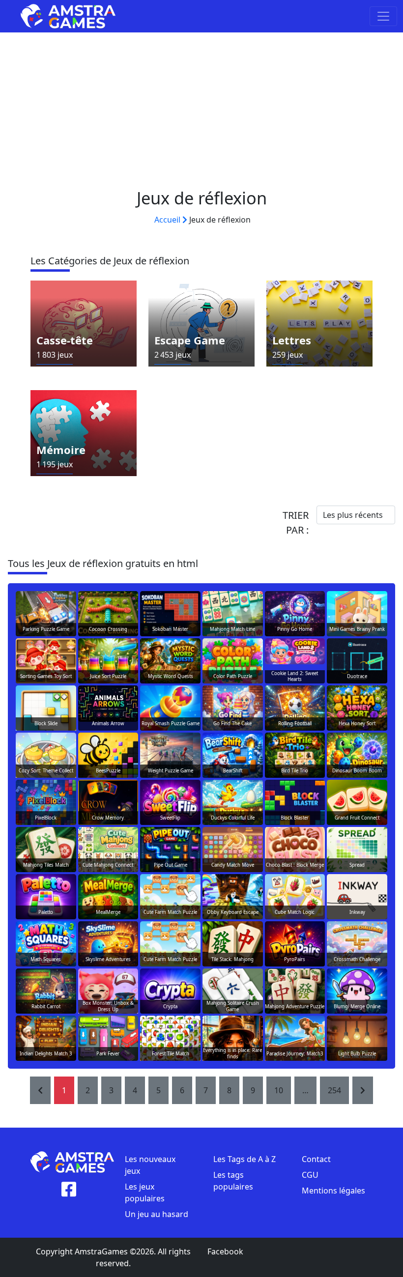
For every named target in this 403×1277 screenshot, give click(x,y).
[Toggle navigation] (383, 16)
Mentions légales (333, 1190)
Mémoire (61, 449)
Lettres (291, 340)
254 (334, 1090)
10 (278, 1090)
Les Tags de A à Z (244, 1159)
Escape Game (189, 340)
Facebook (225, 1251)
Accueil (168, 219)
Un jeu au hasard (156, 1214)
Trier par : (296, 523)
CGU (310, 1174)
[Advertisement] (201, 106)
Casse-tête (64, 340)
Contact (316, 1159)
